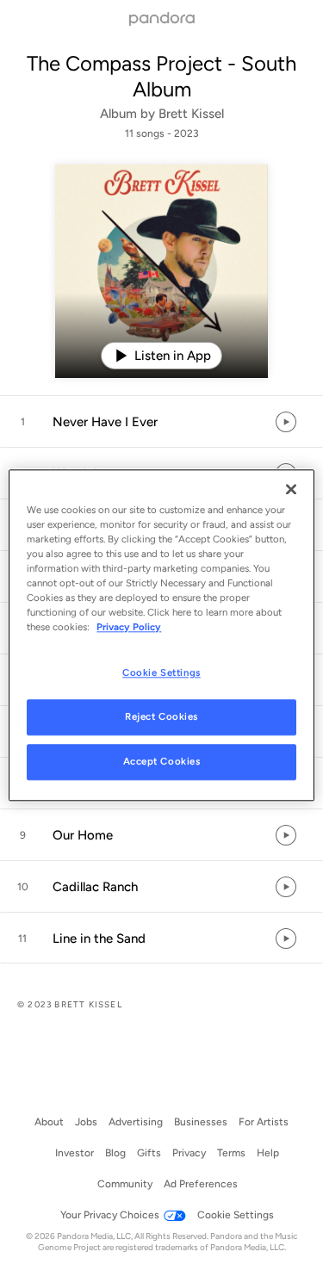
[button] (161, 422)
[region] (161, 635)
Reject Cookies (161, 716)
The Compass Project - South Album (161, 76)
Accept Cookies (162, 761)
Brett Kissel (191, 113)
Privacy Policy (128, 627)
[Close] (291, 489)
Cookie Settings (161, 672)
